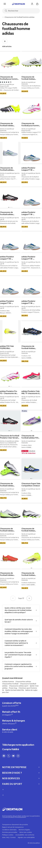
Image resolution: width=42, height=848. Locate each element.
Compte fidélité (10, 749)
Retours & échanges (13, 721)
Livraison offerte (11, 704)
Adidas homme (8, 681)
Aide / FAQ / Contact (9, 837)
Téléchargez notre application (18, 744)
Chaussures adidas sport (18, 686)
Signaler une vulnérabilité (26, 837)
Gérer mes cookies (25, 832)
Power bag (13, 688)
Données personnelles (9, 832)
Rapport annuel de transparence (13, 827)
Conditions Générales (9, 829)
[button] (30, 478)
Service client (9, 730)
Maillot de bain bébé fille (14, 690)
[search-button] (7, 10)
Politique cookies (7, 835)
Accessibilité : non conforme (25, 835)
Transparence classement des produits (15, 824)
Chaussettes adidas (23, 681)
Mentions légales (24, 829)
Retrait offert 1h (11, 713)
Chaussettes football (10, 684)
